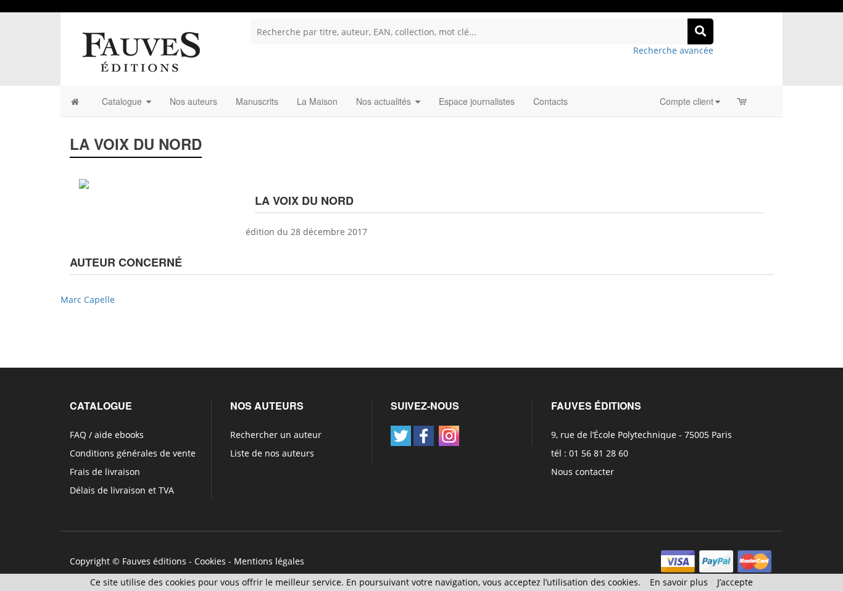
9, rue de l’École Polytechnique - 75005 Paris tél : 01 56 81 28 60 (641, 444)
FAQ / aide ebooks (107, 434)
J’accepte (735, 582)
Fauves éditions (154, 561)
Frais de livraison (105, 471)
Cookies (210, 561)
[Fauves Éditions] (140, 51)
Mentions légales (269, 561)
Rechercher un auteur (276, 434)
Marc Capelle (87, 299)
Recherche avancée (673, 50)
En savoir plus (679, 582)
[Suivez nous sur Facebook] (423, 436)
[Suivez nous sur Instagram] (449, 436)
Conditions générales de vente (133, 453)
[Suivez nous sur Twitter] (401, 436)
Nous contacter (582, 471)
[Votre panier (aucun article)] (742, 101)
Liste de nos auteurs (272, 453)
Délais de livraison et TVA (122, 490)
